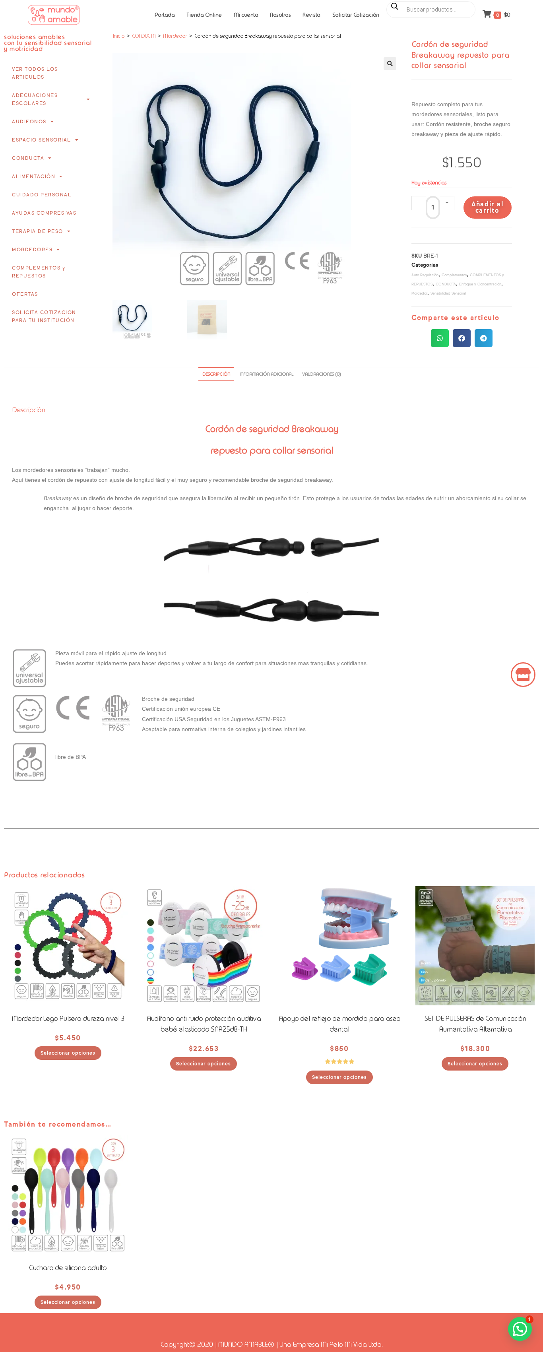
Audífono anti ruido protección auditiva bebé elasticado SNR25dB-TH (204, 1023)
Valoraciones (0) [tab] (321, 374)
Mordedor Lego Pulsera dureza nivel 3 (68, 1018)
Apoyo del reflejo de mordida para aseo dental (339, 1023)
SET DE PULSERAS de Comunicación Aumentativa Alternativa (475, 1023)
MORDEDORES (32, 249)
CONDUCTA (28, 158)
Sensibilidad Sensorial (448, 293)
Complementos (454, 275)
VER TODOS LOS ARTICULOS (35, 73)
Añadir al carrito (487, 207)
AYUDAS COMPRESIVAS (44, 213)
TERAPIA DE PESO (37, 231)
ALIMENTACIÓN (33, 176)
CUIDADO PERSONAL (42, 195)
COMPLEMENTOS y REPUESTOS (38, 272)
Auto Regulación (424, 275)
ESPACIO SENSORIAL (41, 140)
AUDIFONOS (29, 121)
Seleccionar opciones (68, 1053)
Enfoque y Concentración (480, 284)
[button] (390, 63)
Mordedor (175, 36)
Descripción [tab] (216, 374)
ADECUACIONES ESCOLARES (35, 99)
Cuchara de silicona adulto (68, 1268)
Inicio (118, 36)
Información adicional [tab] (266, 374)
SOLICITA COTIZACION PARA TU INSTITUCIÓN (44, 316)
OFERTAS (25, 294)
